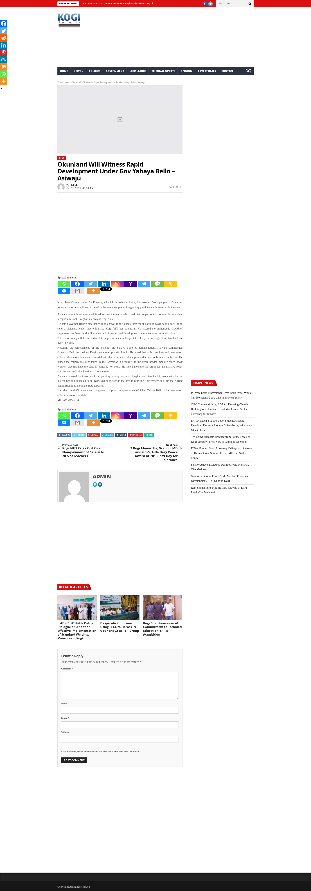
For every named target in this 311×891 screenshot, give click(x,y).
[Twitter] (90, 284)
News (77, 71)
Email (65, 718)
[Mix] (3, 66)
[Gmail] (77, 291)
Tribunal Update (163, 71)
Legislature (137, 71)
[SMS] (157, 284)
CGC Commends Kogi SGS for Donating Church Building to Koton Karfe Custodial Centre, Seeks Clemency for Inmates (219, 409)
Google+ (95, 434)
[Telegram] (144, 284)
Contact (227, 71)
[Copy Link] (170, 284)
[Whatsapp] (64, 284)
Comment (67, 668)
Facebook (65, 434)
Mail (151, 434)
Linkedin (109, 434)
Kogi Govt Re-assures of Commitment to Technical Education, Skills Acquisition (162, 628)
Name (65, 703)
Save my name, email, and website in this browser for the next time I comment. (100, 751)
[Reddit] (3, 38)
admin (74, 185)
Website (65, 732)
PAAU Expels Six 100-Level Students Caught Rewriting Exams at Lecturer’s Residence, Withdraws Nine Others (221, 425)
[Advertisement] (189, 37)
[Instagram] (117, 284)
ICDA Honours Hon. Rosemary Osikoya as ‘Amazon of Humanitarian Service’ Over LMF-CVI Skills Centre (221, 453)
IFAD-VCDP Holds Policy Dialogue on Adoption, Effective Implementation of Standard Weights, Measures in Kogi (76, 630)
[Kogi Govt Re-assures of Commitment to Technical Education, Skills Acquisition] (162, 607)
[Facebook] (77, 284)
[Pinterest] (3, 52)
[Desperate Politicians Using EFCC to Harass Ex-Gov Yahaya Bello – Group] (119, 607)
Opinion (186, 71)
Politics (94, 71)
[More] (93, 291)
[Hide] (1, 88)
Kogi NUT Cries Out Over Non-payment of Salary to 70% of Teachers (83, 451)
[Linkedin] (104, 284)
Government (115, 71)
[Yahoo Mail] (130, 284)
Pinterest (137, 434)
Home (64, 71)
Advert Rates (207, 71)
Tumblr (122, 434)
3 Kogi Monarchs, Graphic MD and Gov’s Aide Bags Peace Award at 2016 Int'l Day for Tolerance (154, 453)
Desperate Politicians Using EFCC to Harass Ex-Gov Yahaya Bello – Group (119, 627)
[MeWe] (3, 59)
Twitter (80, 434)
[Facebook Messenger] (64, 291)
